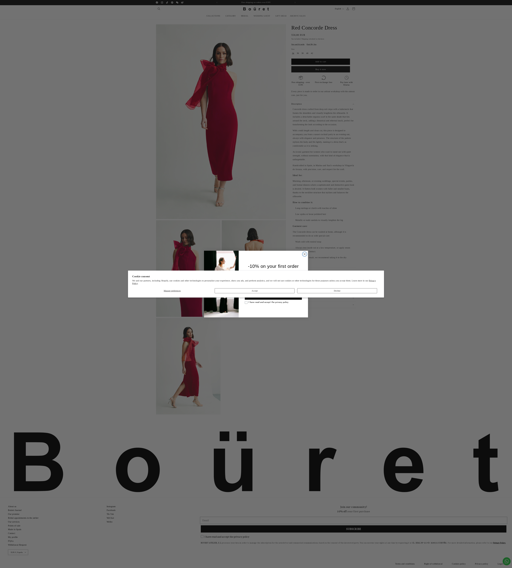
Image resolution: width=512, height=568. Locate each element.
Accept (255, 291)
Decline (337, 291)
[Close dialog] (304, 254)
